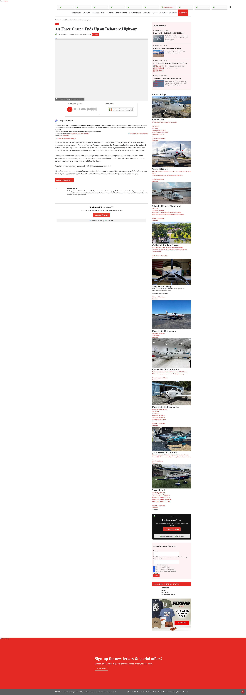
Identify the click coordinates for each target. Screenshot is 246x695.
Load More (155, 509)
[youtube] (135, 692)
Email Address (157, 559)
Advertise (142, 692)
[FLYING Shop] (219, 7)
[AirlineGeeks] (83, 7)
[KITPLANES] (134, 7)
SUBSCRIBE (165, 588)
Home (57, 20)
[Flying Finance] (185, 7)
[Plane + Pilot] (151, 7)
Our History (149, 692)
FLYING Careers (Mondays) (162, 567)
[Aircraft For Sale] (66, 7)
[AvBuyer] (117, 7)
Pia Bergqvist (62, 34)
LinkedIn (155, 551)
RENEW (163, 590)
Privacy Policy (177, 692)
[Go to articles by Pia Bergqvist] (56, 34)
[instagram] (130, 692)
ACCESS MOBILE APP (168, 594)
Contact (155, 692)
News (62, 20)
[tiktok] (137, 692)
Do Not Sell (185, 692)
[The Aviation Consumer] (168, 7)
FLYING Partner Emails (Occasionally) (165, 571)
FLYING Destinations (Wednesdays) (164, 569)
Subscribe (169, 692)
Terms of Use (161, 692)
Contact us (66, 135)
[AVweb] (100, 7)
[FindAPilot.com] (202, 7)
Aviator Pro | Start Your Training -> (80, 133)
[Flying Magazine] (56, 7)
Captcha (155, 573)
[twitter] (132, 692)
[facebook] (128, 692)
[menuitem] (76, 13)
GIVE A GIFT (165, 592)
